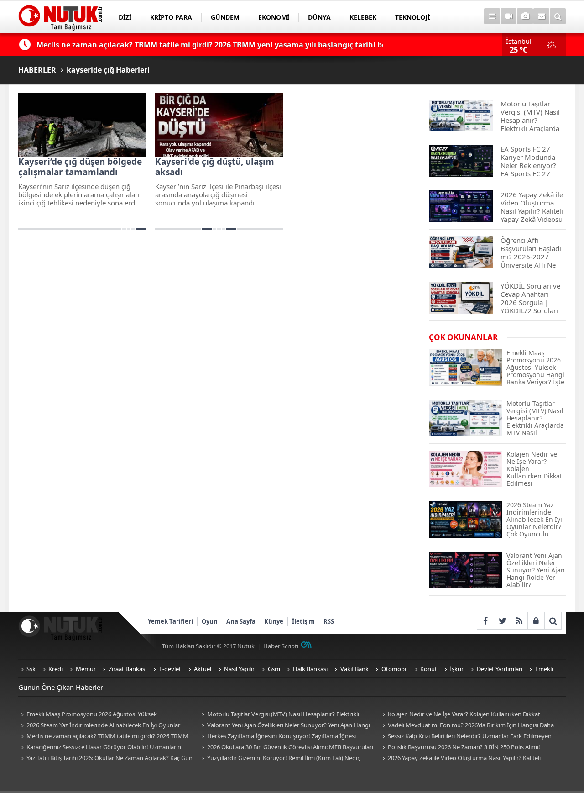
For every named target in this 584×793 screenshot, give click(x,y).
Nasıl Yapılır (239, 669)
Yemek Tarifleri (170, 621)
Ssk (31, 669)
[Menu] (492, 16)
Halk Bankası (310, 669)
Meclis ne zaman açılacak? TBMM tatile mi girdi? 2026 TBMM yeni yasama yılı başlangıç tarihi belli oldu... (103, 736)
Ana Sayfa (241, 621)
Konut (428, 669)
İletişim (303, 621)
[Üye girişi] (535, 621)
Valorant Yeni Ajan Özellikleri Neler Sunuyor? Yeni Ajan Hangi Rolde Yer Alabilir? (284, 725)
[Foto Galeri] (525, 16)
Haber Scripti (280, 646)
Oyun (210, 621)
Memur (86, 669)
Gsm (274, 669)
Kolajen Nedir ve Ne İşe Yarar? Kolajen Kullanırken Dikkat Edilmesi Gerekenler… (460, 714)
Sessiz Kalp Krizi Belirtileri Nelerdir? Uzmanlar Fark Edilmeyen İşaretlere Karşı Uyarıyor (466, 736)
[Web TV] (508, 16)
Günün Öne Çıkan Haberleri (61, 687)
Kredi (55, 669)
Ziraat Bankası (127, 669)
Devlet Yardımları (499, 669)
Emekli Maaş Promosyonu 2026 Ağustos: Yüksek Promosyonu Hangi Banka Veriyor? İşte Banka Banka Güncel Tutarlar (100, 714)
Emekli (544, 669)
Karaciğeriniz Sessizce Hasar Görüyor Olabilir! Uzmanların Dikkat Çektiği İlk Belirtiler (99, 747)
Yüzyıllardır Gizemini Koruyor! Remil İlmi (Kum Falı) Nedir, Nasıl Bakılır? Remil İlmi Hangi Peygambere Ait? (279, 758)
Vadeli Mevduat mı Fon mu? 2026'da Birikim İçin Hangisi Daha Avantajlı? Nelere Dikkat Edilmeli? (467, 725)
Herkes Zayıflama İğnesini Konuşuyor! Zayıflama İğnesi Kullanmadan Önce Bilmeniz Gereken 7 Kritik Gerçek (277, 736)
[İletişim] (541, 16)
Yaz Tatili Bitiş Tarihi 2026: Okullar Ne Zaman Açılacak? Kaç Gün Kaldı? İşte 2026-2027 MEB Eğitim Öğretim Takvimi (105, 758)
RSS (328, 621)
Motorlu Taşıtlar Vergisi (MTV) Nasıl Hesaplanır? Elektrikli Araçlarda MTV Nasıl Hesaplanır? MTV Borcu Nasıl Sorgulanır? (281, 714)
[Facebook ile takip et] (485, 621)
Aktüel (202, 669)
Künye (273, 621)
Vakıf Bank (354, 669)
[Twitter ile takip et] (502, 621)
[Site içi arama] (558, 16)
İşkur (457, 669)
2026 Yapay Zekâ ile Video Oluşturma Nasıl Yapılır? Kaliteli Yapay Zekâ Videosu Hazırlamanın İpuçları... (460, 758)
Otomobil (394, 669)
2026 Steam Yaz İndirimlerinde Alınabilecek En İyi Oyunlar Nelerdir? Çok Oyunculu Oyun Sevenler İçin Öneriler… (99, 725)
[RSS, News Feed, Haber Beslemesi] (519, 621)
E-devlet (170, 669)
